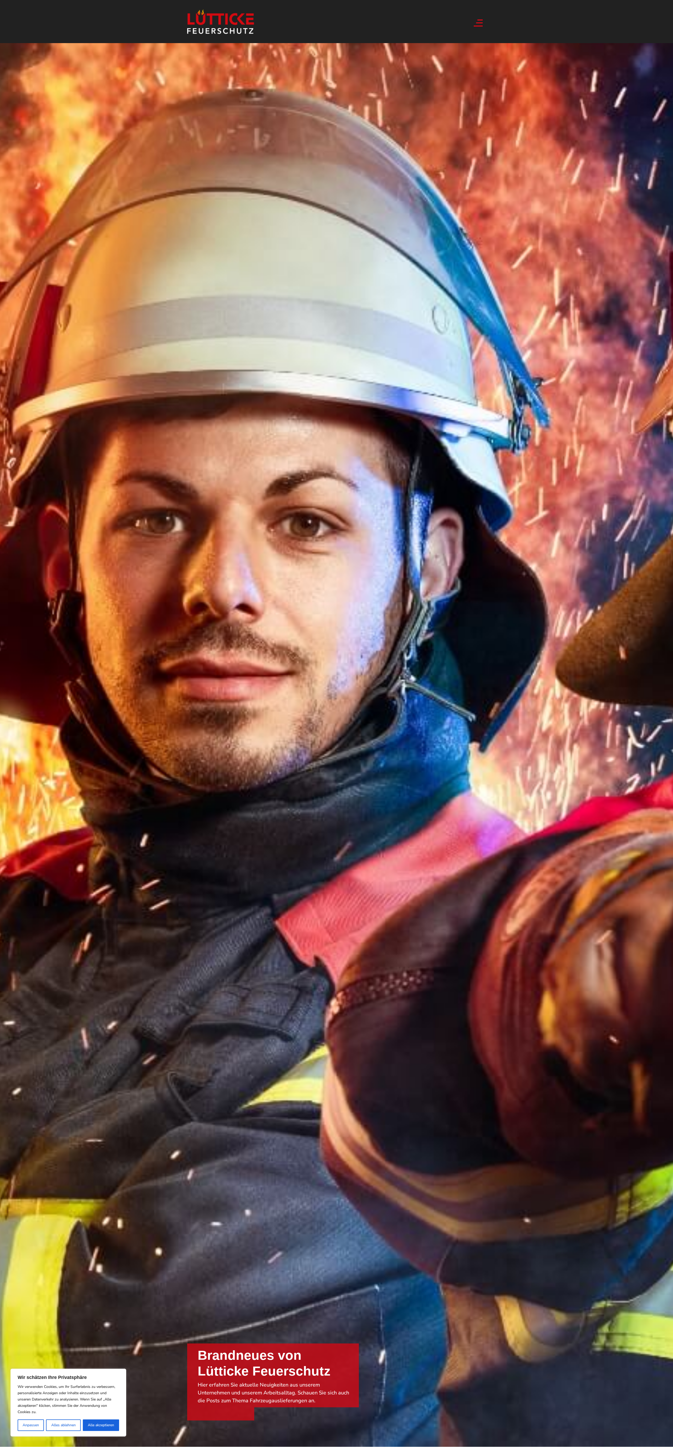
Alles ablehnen (63, 1425)
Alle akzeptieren (101, 1425)
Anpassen (31, 1425)
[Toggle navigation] (477, 21)
